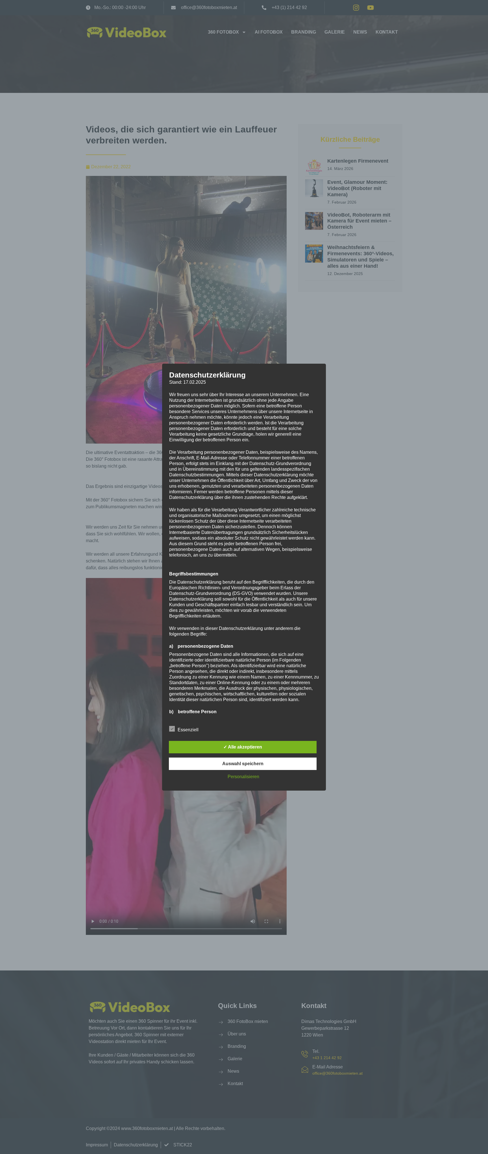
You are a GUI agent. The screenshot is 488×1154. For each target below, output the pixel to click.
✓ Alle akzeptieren (242, 747)
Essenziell (188, 729)
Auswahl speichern (242, 763)
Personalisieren (243, 776)
